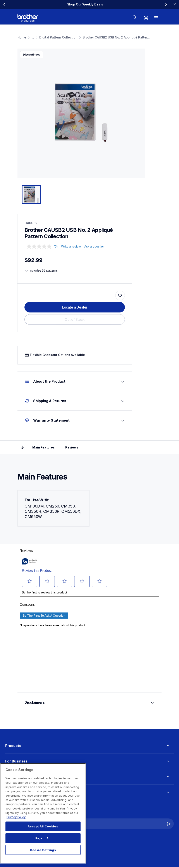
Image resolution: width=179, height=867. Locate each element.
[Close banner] (174, 4)
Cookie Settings (43, 850)
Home (21, 37)
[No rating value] (40, 246)
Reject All (43, 838)
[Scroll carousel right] (166, 4)
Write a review (71, 246)
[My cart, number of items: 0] (146, 17)
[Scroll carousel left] (4, 4)
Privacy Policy (16, 817)
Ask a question (94, 246)
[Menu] (156, 17)
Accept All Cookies (43, 826)
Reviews (72, 447)
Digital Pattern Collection (58, 37)
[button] (169, 823)
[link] (85, 4)
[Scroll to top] (22, 447)
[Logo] (27, 18)
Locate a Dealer (75, 307)
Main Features (43, 447)
